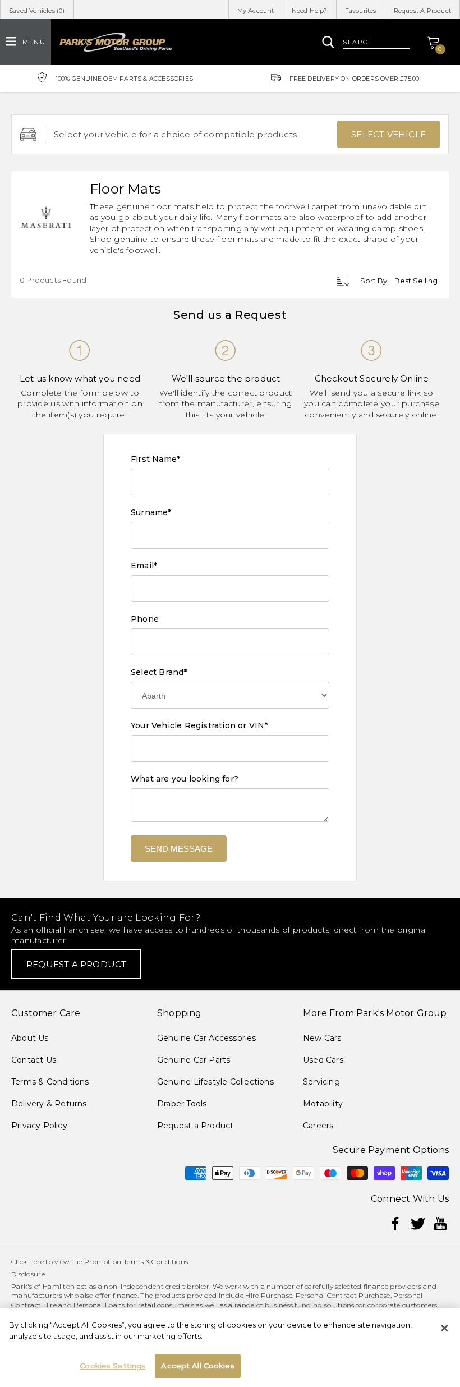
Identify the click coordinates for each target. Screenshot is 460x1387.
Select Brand (159, 672)
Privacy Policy (39, 1125)
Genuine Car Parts (193, 1060)
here (36, 1261)
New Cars (322, 1038)
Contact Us (33, 1060)
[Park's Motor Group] (115, 42)
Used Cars (323, 1060)
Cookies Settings (112, 1365)
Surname (151, 512)
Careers (318, 1125)
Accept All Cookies (197, 1365)
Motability (323, 1104)
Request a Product (195, 1125)
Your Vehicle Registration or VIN (199, 725)
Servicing (321, 1082)
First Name (155, 459)
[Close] (444, 1328)
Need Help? (310, 11)
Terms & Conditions (50, 1082)
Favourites (360, 11)
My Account (255, 11)
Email (144, 566)
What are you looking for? (184, 779)
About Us (30, 1038)
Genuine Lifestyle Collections (215, 1082)
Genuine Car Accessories (206, 1038)
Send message (179, 848)
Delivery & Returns (49, 1104)
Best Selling (416, 280)
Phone (145, 619)
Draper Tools (181, 1104)
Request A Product (422, 11)
